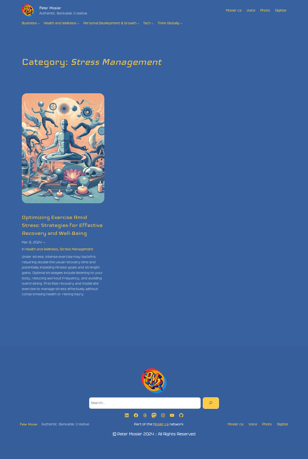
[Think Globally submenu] (181, 23)
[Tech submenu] (152, 23)
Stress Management (76, 249)
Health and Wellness (41, 249)
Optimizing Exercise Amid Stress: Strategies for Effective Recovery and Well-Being (62, 225)
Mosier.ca (161, 424)
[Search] (211, 403)
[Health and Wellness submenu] (78, 23)
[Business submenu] (39, 23)
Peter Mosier (50, 8)
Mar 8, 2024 (32, 242)
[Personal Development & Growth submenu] (138, 23)
